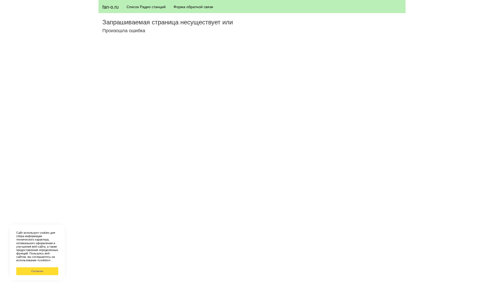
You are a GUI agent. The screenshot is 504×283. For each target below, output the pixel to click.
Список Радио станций (146, 6)
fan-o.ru (110, 6)
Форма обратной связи (193, 6)
